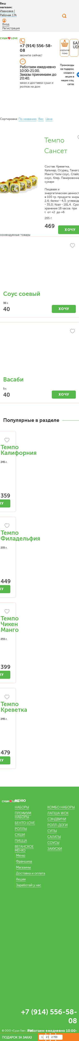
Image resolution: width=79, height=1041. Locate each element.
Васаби (13, 379)
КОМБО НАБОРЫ (61, 807)
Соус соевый (21, 294)
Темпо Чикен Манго (10, 624)
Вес (41, 119)
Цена (49, 119)
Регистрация (11, 28)
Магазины (23, 867)
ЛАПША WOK (57, 813)
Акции (21, 879)
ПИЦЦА (21, 841)
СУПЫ (52, 831)
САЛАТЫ (54, 837)
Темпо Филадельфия (20, 535)
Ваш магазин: (6, 5)
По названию (27, 119)
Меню (20, 855)
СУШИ (20, 835)
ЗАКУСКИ (54, 849)
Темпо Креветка (14, 707)
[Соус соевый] (39, 265)
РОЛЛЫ (21, 829)
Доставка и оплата (30, 873)
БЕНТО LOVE (25, 823)
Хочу (64, 309)
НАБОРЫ (22, 807)
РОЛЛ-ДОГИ (57, 825)
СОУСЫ (53, 843)
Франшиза (24, 861)
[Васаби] (39, 351)
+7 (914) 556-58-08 (36, 48)
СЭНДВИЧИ (56, 819)
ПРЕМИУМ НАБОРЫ (23, 815)
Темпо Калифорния (19, 450)
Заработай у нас (28, 885)
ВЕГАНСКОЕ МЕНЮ (24, 848)
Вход (5, 24)
